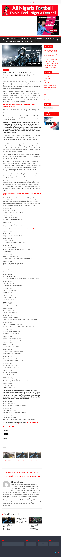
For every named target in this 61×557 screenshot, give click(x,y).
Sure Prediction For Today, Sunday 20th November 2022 (23, 476)
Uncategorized (47, 89)
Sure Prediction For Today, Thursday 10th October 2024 (34, 460)
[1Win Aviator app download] (51, 117)
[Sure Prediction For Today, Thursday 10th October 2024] (35, 455)
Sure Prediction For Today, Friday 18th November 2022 (20, 472)
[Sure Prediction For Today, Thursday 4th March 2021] (8, 517)
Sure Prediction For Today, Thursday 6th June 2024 (21, 460)
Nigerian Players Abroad (37, 38)
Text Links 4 (54, 544)
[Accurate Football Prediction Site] (3, 39)
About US (46, 97)
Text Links (13, 544)
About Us (38, 41)
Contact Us (25, 41)
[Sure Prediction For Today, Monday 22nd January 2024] (35, 517)
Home (7, 38)
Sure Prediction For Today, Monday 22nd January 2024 (34, 527)
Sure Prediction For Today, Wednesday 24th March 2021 (21, 520)
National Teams (50, 38)
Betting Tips (14, 38)
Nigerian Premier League (13, 41)
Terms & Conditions (9, 427)
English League (24, 38)
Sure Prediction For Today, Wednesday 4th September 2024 (8, 460)
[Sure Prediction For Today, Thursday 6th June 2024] (22, 455)
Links (31, 41)
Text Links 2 (31, 544)
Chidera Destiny (9, 77)
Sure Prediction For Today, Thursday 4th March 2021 (7, 527)
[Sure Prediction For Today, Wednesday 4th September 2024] (9, 455)
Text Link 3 (42, 544)
